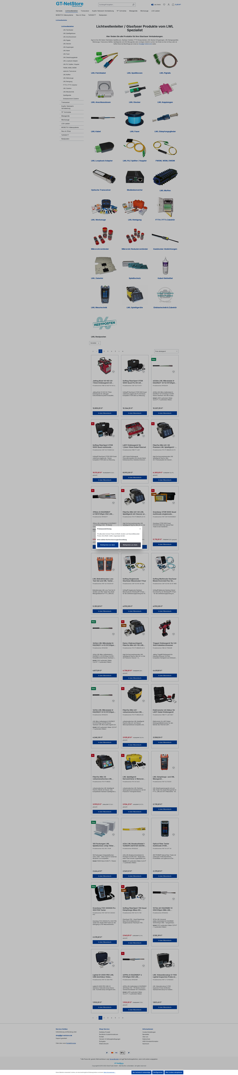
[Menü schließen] (140, 528)
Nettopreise (130, 545)
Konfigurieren (158, 1072)
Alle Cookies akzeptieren (174, 1072)
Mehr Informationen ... (109, 1072)
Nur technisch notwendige (141, 1072)
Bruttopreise (107, 545)
